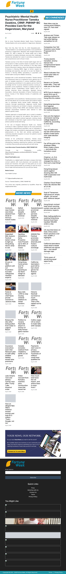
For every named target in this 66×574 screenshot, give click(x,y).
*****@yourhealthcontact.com (14, 178)
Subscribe (33, 477)
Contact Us (33, 492)
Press (33, 488)
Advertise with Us (33, 490)
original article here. (11, 186)
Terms (33, 494)
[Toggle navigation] (32, 11)
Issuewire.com (35, 48)
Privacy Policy (33, 496)
